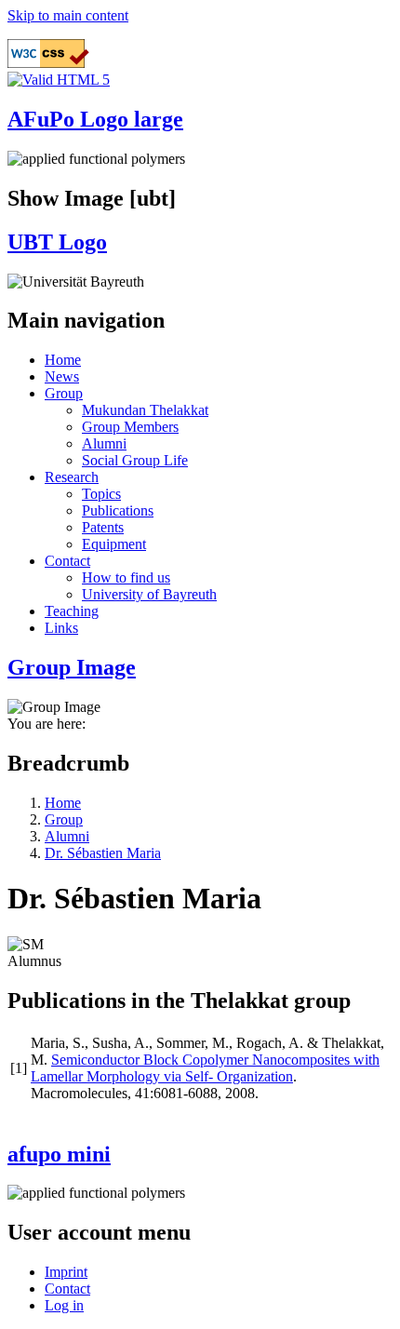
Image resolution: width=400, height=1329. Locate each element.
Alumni (104, 443)
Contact (67, 561)
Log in (64, 1305)
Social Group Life (135, 460)
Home (63, 360)
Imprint (66, 1272)
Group (64, 393)
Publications (117, 510)
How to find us (126, 577)
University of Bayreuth (149, 594)
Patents (103, 527)
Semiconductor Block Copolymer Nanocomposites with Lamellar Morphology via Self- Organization (205, 1068)
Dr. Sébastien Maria (103, 853)
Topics (101, 494)
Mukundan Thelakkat (145, 410)
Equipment (114, 544)
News (62, 376)
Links (61, 628)
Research (72, 477)
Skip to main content (67, 15)
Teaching (72, 611)
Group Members (130, 427)
